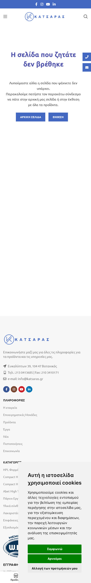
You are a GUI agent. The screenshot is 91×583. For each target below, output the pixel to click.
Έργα (6, 429)
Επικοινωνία (11, 451)
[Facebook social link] (36, 4)
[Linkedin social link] (54, 4)
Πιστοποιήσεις (12, 443)
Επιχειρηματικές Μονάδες (20, 415)
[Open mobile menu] (5, 16)
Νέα (5, 436)
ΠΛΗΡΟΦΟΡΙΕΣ (14, 400)
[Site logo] (45, 16)
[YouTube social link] (48, 4)
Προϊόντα (9, 422)
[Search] (85, 16)
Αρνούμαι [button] (55, 558)
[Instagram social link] (42, 4)
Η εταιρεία (10, 407)
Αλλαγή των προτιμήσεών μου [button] (54, 568)
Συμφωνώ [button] (54, 549)
